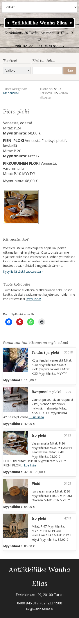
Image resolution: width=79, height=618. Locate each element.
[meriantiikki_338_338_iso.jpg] (21, 207)
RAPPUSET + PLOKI (46, 391)
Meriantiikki (11, 93)
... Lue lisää (36, 417)
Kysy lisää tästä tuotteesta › (23, 271)
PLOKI (36, 483)
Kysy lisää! (33, 299)
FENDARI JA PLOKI (45, 352)
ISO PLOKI (39, 435)
